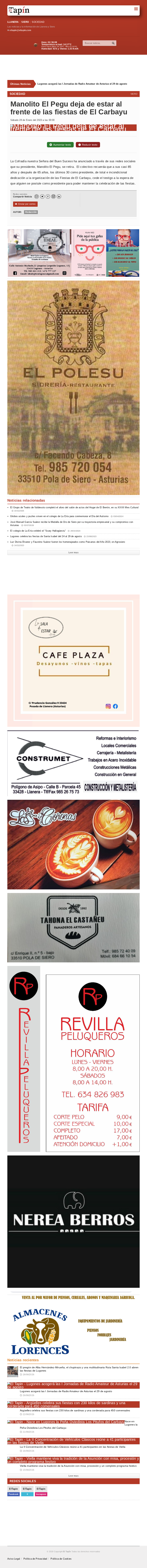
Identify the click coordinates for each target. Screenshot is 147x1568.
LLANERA (12, 22)
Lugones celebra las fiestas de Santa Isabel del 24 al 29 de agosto (53, 536)
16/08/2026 (27, 1451)
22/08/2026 (27, 1414)
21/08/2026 (27, 1432)
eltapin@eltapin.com (20, 30)
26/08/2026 (27, 1395)
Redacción (31, 212)
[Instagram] (53, 196)
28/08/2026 (27, 1374)
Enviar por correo (25, 204)
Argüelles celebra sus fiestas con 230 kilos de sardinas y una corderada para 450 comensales (87, 83)
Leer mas (73, 552)
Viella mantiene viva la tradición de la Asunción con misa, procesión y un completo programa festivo (78, 1465)
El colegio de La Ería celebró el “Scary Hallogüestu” (45, 530)
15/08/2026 (27, 1470)
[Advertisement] (75, 67)
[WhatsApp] (37, 196)
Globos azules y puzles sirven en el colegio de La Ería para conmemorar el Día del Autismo (66, 516)
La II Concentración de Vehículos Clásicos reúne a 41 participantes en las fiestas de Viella (72, 1446)
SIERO (25, 22)
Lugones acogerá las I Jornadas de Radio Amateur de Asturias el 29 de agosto (66, 1391)
